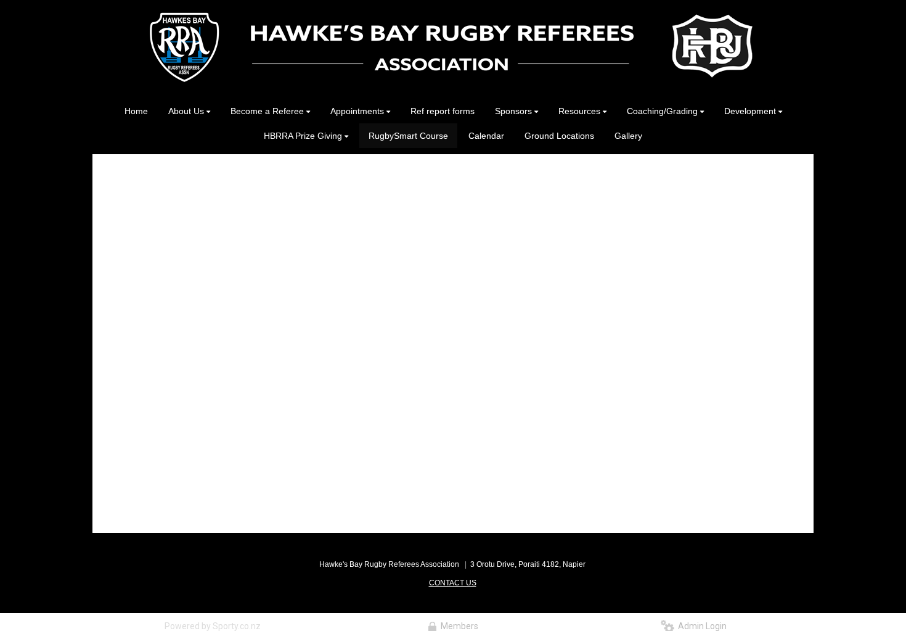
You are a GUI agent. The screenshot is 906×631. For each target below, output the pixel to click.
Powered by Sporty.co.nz (213, 626)
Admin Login (700, 626)
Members (457, 626)
